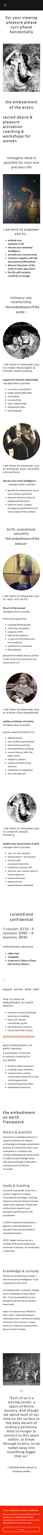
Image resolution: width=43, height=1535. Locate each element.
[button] (5, 5)
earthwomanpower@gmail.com (19, 1036)
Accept (21, 1529)
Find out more (21, 1489)
